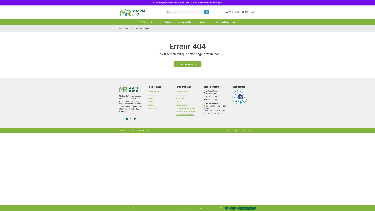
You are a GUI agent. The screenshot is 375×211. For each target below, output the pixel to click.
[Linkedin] (135, 119)
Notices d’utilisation (182, 92)
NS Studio (251, 130)
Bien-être (155, 22)
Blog (234, 22)
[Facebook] (127, 119)
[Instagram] (131, 119)
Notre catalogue (222, 22)
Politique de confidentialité (185, 115)
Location (150, 105)
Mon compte (180, 98)
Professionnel (204, 22)
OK (226, 208)
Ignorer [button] (220, 3)
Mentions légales (182, 105)
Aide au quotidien (185, 22)
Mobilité (168, 22)
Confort (142, 22)
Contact (178, 101)
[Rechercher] (206, 12)
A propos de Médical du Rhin (186, 108)
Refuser (232, 208)
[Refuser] (372, 208)
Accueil (122, 29)
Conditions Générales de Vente (186, 111)
